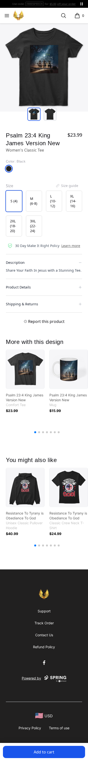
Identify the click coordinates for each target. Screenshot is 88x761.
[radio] (14, 201)
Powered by (31, 678)
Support (44, 611)
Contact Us (44, 635)
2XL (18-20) (13, 226)
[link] (25, 369)
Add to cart (44, 752)
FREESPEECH (35, 4)
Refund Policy (44, 647)
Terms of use (59, 728)
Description (15, 262)
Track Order (44, 623)
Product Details (18, 287)
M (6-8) (33, 201)
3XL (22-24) (33, 226)
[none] (66, 185)
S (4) (14, 201)
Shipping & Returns (22, 304)
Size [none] (9, 185)
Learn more (70, 245)
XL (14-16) (73, 201)
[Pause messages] (81, 3)
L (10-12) (53, 201)
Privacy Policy (30, 728)
